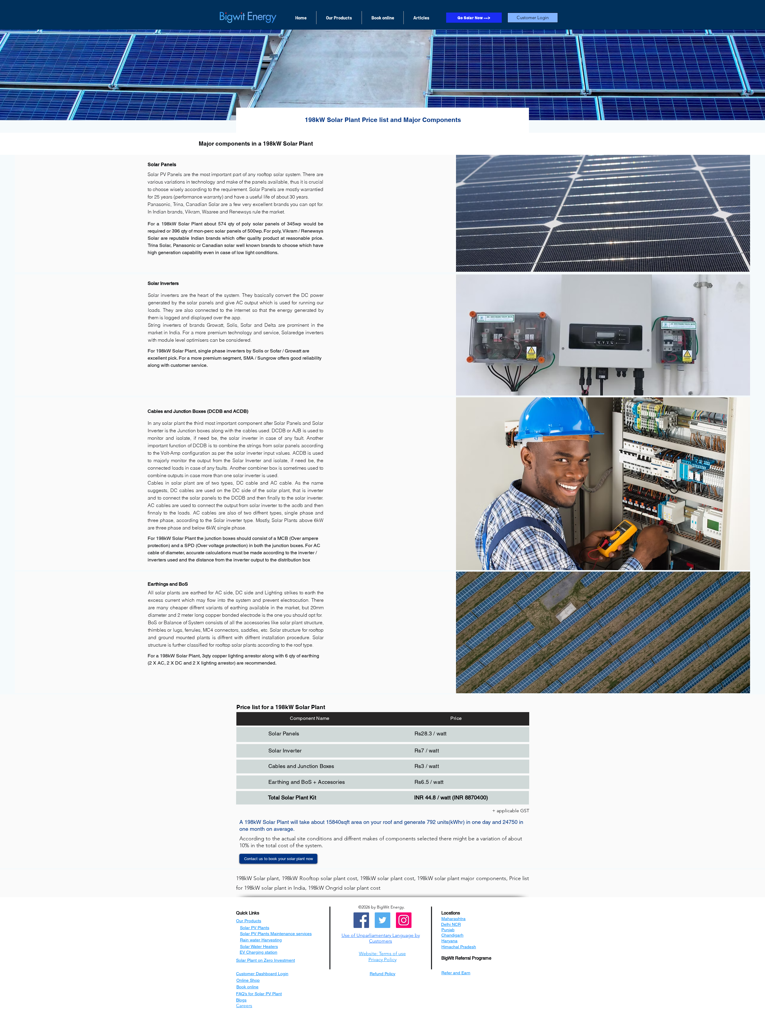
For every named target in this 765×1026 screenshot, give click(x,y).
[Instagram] (403, 920)
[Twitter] (382, 920)
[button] (381, 938)
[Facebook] (361, 920)
